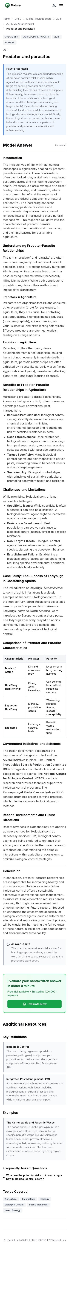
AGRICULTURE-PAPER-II (20, 23)
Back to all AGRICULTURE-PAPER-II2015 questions (37, 1240)
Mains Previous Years (38, 18)
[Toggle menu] (61, 5)
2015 (59, 18)
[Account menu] (54, 5)
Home (6, 18)
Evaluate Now (37, 1004)
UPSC (18, 18)
